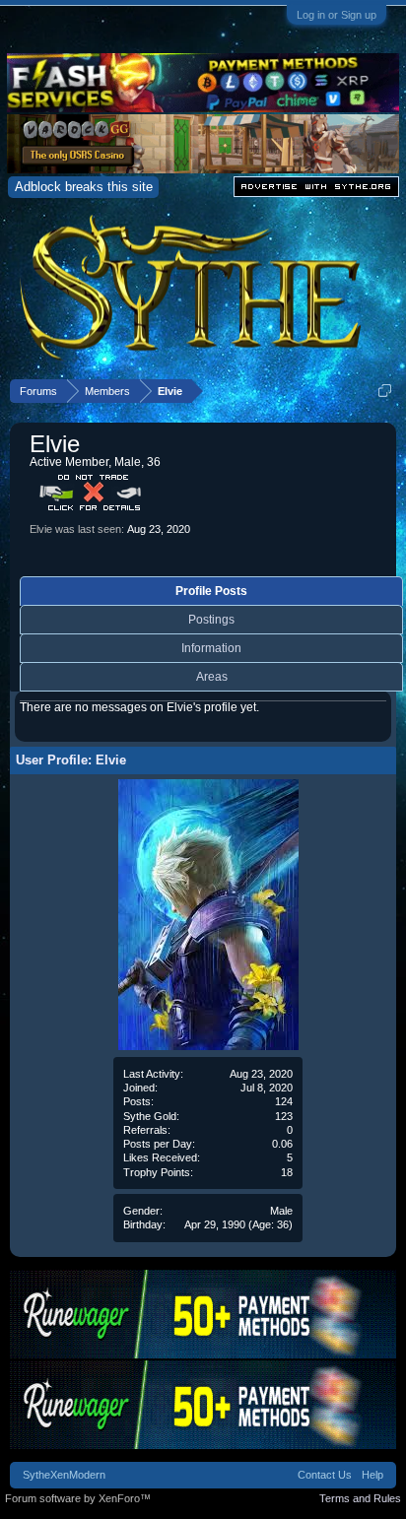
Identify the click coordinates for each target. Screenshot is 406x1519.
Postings (211, 620)
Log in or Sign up (336, 15)
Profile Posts (211, 591)
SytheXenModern (64, 1475)
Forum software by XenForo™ (78, 1498)
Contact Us (325, 1475)
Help (372, 1475)
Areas (212, 677)
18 (287, 1172)
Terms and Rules (360, 1498)
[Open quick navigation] (384, 390)
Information (211, 648)
